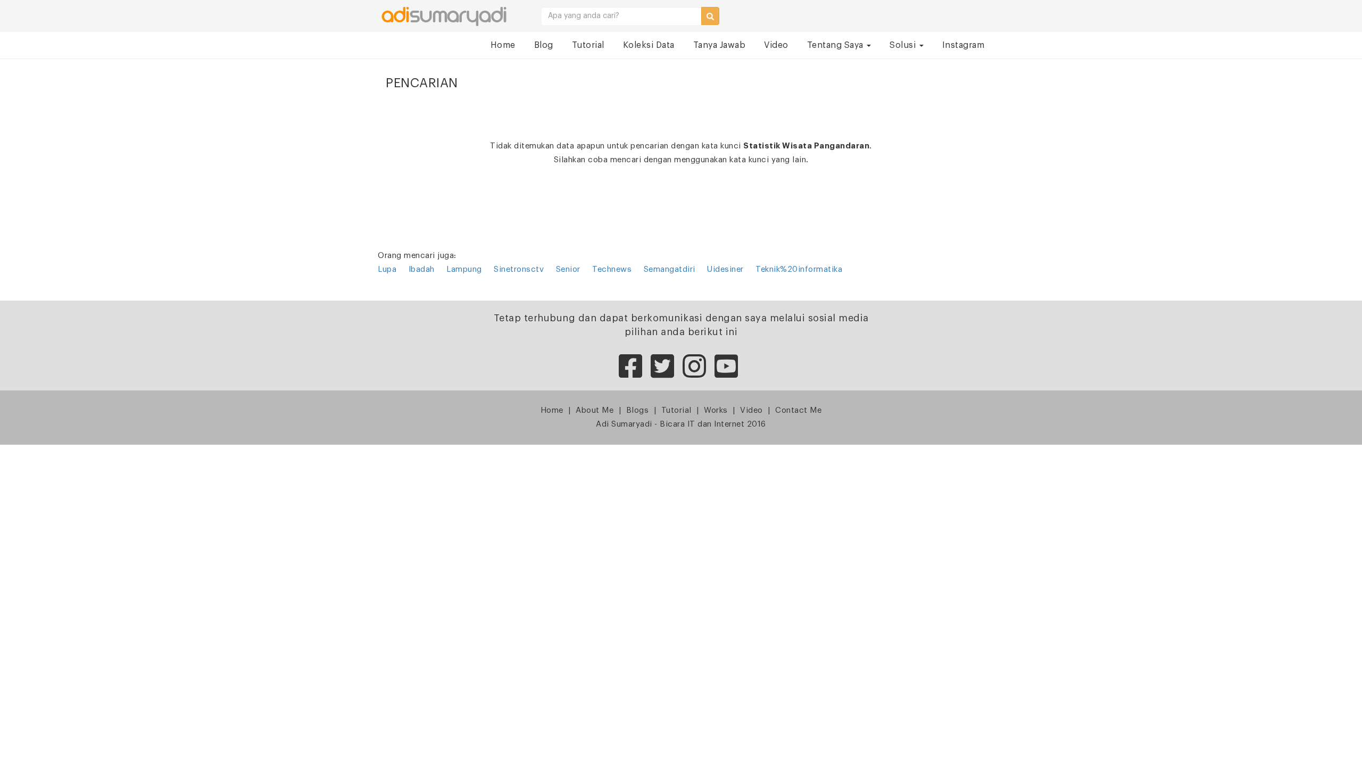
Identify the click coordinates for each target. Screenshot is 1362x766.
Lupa (387, 269)
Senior (568, 269)
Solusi (904, 45)
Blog (543, 45)
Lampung (464, 269)
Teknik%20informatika (798, 269)
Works (716, 410)
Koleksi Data (649, 45)
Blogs (637, 410)
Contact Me (798, 410)
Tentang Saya (836, 45)
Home (503, 45)
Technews (612, 269)
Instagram (963, 45)
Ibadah (422, 269)
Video (776, 45)
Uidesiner (725, 269)
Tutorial (588, 45)
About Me (594, 410)
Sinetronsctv (519, 269)
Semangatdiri (669, 269)
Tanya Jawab (719, 45)
